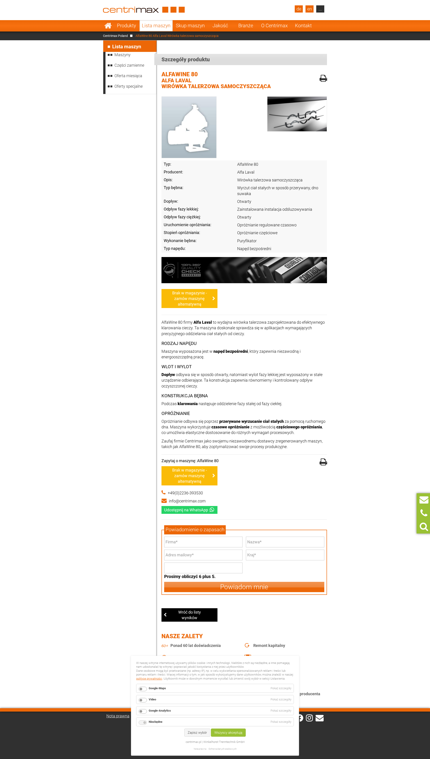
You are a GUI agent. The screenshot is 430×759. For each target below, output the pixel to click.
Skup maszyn (190, 25)
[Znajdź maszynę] (424, 526)
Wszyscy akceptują (228, 733)
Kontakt (303, 25)
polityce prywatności (149, 678)
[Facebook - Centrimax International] (299, 718)
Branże (245, 25)
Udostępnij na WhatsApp (186, 510)
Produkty (126, 25)
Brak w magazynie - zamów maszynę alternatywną (189, 298)
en (309, 9)
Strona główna (108, 25)
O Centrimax (274, 25)
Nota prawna (117, 716)
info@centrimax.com (187, 501)
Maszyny (122, 54)
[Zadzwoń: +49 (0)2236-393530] (423, 513)
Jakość (220, 25)
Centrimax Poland (115, 36)
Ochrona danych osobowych (222, 749)
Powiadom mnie (244, 587)
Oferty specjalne (128, 86)
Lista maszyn (156, 25)
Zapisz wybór (197, 733)
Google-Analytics (160, 710)
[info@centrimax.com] (320, 718)
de (299, 9)
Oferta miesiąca (128, 75)
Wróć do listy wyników (189, 615)
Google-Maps (157, 688)
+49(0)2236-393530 (185, 493)
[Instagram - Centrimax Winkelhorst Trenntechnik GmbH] (309, 718)
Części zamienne (129, 65)
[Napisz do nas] (423, 500)
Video (152, 699)
